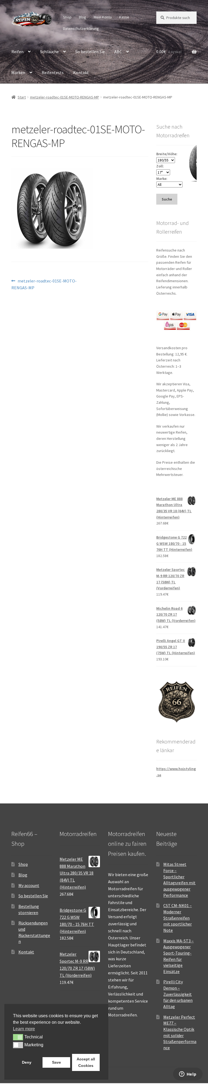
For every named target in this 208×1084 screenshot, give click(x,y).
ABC (118, 51)
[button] (18, 1037)
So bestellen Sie (90, 51)
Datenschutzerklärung (81, 28)
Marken (18, 72)
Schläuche (49, 51)
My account (28, 885)
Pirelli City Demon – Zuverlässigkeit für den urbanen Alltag (178, 994)
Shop (67, 17)
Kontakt (81, 72)
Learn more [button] (24, 1028)
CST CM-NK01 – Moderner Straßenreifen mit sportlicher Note (177, 918)
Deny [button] (26, 1062)
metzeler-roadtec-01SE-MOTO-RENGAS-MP (64, 97)
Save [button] (56, 1062)
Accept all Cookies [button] (86, 1062)
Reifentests (53, 72)
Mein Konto (103, 17)
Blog (82, 17)
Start (22, 97)
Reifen (17, 51)
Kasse (124, 17)
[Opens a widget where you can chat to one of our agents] (188, 1074)
